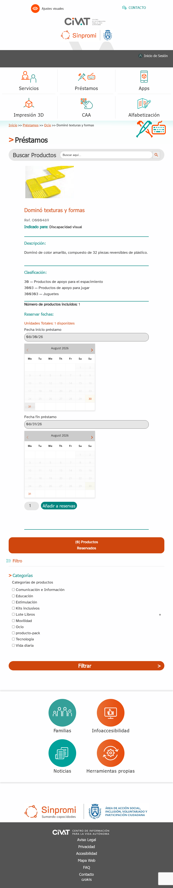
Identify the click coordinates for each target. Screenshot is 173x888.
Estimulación (26, 602)
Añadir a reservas (59, 505)
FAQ (86, 867)
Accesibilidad (86, 853)
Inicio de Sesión (156, 55)
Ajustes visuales (53, 8)
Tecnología (24, 639)
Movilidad (23, 621)
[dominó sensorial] (49, 169)
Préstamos (31, 125)
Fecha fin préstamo (40, 417)
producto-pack (27, 633)
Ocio (47, 125)
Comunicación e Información (40, 590)
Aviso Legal (86, 839)
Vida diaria (24, 646)
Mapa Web (86, 860)
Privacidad (86, 846)
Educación (24, 596)
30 (90, 399)
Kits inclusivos (27, 609)
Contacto (86, 874)
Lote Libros (25, 615)
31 (29, 406)
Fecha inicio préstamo (42, 330)
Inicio (13, 125)
